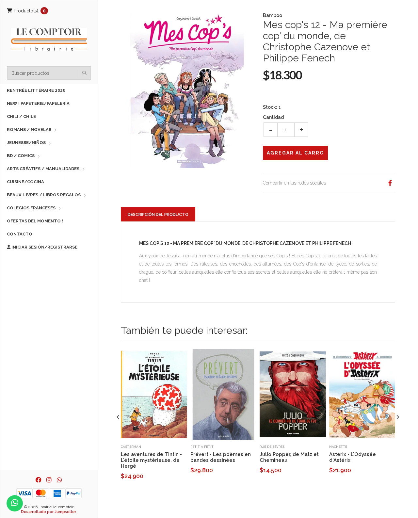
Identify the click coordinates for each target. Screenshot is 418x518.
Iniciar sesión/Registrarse (43, 247)
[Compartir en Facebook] (390, 183)
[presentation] (118, 417)
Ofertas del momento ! (35, 221)
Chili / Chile (21, 116)
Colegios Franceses (31, 207)
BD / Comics (21, 155)
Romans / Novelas (29, 129)
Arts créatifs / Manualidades (43, 168)
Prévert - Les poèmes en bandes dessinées (220, 457)
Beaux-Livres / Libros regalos (44, 194)
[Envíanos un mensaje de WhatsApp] (15, 503)
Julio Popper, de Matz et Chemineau (289, 457)
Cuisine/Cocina (25, 181)
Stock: (270, 107)
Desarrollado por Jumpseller (48, 512)
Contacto (19, 234)
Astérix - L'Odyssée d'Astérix (352, 457)
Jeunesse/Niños (26, 142)
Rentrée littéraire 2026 (36, 90)
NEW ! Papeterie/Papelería (38, 103)
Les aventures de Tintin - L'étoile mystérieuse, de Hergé (151, 460)
